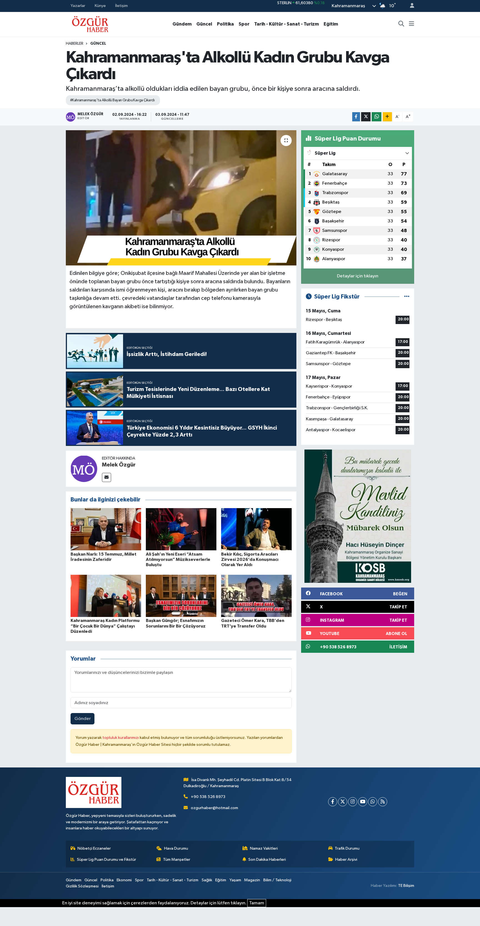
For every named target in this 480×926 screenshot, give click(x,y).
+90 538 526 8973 (208, 797)
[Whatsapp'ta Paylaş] (376, 116)
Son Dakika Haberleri (267, 859)
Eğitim (331, 24)
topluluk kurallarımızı (121, 738)
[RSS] (382, 801)
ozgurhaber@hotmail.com (214, 808)
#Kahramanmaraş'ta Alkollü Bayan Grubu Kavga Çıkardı (112, 100)
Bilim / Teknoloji (277, 880)
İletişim (121, 6)
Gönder (82, 718)
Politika (225, 24)
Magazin (252, 880)
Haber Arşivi (346, 859)
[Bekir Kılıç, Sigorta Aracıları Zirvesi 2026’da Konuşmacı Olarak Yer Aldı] (256, 529)
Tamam (256, 903)
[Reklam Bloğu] (357, 516)
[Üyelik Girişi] (409, 6)
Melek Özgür (119, 465)
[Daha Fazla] (387, 116)
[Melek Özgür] (84, 468)
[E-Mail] (106, 477)
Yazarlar (78, 6)
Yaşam (235, 880)
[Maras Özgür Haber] (90, 23)
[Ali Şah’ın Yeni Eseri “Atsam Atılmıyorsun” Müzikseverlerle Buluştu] (181, 529)
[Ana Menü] (411, 24)
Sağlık (207, 880)
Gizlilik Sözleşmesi (82, 886)
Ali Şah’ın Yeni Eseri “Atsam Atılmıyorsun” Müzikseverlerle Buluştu (178, 559)
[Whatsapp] (372, 801)
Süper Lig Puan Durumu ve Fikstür (106, 859)
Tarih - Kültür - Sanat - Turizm (286, 24)
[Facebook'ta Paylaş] (356, 116)
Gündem (182, 24)
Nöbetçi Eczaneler (94, 848)
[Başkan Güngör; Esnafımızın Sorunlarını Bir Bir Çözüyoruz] (181, 595)
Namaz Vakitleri (264, 848)
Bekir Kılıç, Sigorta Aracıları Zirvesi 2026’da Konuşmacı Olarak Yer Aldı (249, 559)
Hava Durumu (176, 848)
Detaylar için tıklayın (357, 276)
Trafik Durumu (347, 848)
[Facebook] (332, 801)
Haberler (74, 44)
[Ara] (401, 24)
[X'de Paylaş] (366, 116)
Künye (100, 6)
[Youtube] (362, 801)
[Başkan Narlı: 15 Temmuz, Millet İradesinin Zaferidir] (106, 529)
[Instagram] (352, 801)
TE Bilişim (406, 886)
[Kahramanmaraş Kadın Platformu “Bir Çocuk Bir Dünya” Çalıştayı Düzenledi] (106, 595)
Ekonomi (124, 880)
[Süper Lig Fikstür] (406, 296)
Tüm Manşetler (176, 859)
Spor (244, 24)
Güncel (204, 24)
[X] (342, 801)
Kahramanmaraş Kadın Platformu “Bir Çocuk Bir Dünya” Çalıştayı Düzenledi (105, 625)
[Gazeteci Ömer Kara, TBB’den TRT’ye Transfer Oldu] (256, 595)
